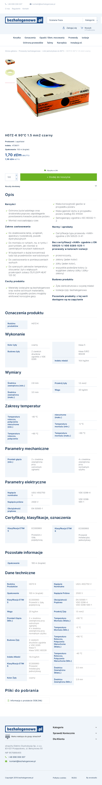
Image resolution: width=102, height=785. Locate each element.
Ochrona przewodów (33, 42)
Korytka (17, 37)
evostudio (93, 778)
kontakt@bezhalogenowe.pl (22, 761)
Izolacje (85, 37)
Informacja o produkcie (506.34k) (26, 700)
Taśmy (50, 42)
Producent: (10, 141)
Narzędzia (62, 42)
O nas (7, 9)
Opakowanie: (10, 149)
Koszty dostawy (12, 186)
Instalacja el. (76, 42)
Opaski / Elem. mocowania (52, 37)
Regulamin (16, 9)
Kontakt (26, 9)
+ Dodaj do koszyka (58, 177)
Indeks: (8, 145)
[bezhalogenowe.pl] (24, 20)
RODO (74, 778)
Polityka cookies (59, 778)
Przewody (73, 37)
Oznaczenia (30, 37)
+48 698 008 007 (16, 757)
